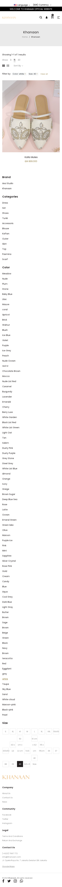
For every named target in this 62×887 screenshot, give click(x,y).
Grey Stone (8, 458)
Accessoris (7, 223)
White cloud (8, 699)
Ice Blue (6, 335)
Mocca (5, 376)
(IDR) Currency (41, 5)
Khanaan (7, 188)
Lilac (4, 299)
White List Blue (9, 468)
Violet (5, 340)
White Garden (9, 417)
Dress (5, 203)
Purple (5, 345)
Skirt (4, 244)
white (5, 679)
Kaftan (5, 234)
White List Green (10, 427)
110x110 (56, 731)
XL (13, 731)
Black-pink (7, 710)
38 (6, 764)
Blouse (5, 228)
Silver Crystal (9, 561)
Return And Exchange (12, 840)
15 (14, 59)
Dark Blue (7, 602)
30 (19, 59)
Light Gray (7, 607)
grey (4, 674)
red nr (5, 366)
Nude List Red (9, 381)
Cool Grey (7, 597)
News (4, 802)
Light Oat (7, 433)
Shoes (5, 213)
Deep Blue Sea (9, 499)
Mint (4, 551)
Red (4, 663)
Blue (4, 586)
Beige (5, 633)
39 (13, 764)
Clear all (44, 74)
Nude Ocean (8, 361)
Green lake (8, 525)
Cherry (5, 407)
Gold (4, 571)
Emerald (6, 402)
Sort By (17, 65)
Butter (5, 612)
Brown (5, 617)
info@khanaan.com (11, 857)
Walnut (6, 325)
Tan (4, 438)
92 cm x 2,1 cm (20, 739)
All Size (34, 759)
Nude (5, 279)
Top (4, 249)
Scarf (5, 259)
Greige (5, 489)
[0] (52, 17)
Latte (5, 510)
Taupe (5, 684)
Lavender (7, 397)
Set (4, 208)
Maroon (6, 535)
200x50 (6, 751)
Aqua (5, 592)
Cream (6, 576)
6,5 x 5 (27, 764)
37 (56, 751)
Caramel (6, 386)
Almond (6, 474)
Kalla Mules (31, 157)
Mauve (5, 304)
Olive (5, 530)
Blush (5, 330)
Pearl (4, 715)
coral (5, 309)
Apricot (6, 315)
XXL (49, 731)
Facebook (6, 815)
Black (5, 643)
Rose (4, 504)
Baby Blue (7, 294)
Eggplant (6, 669)
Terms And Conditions (12, 836)
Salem (5, 443)
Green (5, 638)
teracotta (7, 658)
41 (20, 731)
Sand (5, 694)
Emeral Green (9, 520)
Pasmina (6, 254)
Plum (5, 284)
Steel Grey (7, 463)
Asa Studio (7, 183)
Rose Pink (7, 566)
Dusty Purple (8, 453)
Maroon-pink (9, 705)
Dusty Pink (7, 448)
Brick (4, 320)
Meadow (6, 274)
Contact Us (7, 797)
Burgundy (7, 392)
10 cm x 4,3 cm (34, 739)
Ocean (5, 515)
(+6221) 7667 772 (10, 853)
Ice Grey (6, 350)
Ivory (4, 484)
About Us (6, 793)
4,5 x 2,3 (13, 745)
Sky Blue (6, 689)
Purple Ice (7, 540)
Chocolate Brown (11, 371)
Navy (4, 648)
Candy (5, 581)
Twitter (5, 819)
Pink (4, 545)
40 (20, 764)
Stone (5, 289)
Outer (5, 239)
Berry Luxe (7, 412)
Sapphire (6, 556)
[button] (58, 17)
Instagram (7, 823)
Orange (6, 479)
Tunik (5, 218)
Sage (5, 622)
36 (49, 751)
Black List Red (9, 422)
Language (22, 5)
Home (25, 37)
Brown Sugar (8, 494)
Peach (5, 356)
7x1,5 (27, 751)
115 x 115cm (42, 745)
